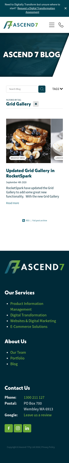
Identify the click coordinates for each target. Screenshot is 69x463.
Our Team (18, 352)
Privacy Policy (48, 447)
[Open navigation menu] (51, 24)
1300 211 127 (34, 397)
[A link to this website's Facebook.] (9, 428)
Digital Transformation (28, 315)
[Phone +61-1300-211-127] (61, 24)
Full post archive (39, 220)
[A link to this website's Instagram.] (18, 428)
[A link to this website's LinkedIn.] (27, 428)
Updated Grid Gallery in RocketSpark (30, 173)
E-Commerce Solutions (28, 326)
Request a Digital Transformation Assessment (36, 10)
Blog (14, 364)
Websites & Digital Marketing (33, 320)
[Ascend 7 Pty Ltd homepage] (25, 25)
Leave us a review (38, 415)
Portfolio (17, 358)
